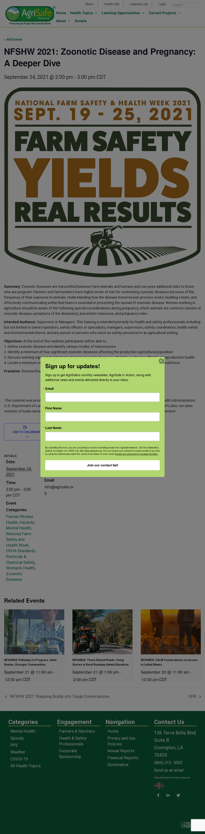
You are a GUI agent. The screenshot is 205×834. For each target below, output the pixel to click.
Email (49, 388)
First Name (53, 408)
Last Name (53, 427)
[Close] (161, 360)
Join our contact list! (102, 465)
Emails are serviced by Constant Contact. (136, 454)
